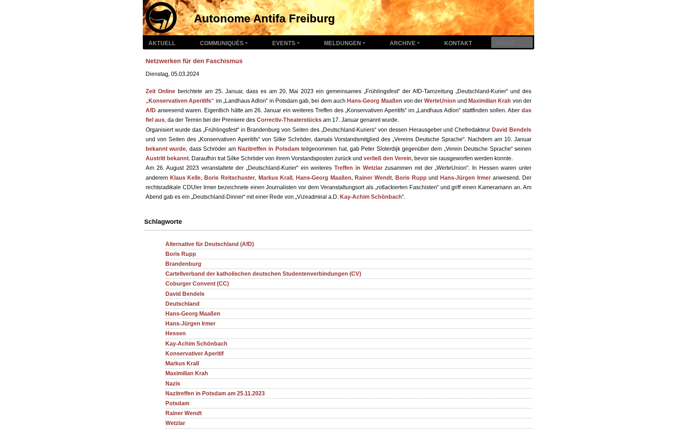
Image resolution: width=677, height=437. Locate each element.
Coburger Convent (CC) (197, 284)
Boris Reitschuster (229, 178)
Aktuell (162, 43)
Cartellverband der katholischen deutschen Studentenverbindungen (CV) (263, 274)
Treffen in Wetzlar (358, 168)
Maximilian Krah (489, 101)
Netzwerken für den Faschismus (194, 61)
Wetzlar (175, 423)
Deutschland (182, 304)
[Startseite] (160, 16)
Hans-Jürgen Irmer (465, 178)
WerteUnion (440, 101)
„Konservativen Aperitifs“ (180, 101)
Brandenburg (183, 264)
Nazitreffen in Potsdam (268, 149)
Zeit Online (160, 91)
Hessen (175, 333)
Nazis (172, 384)
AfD (151, 110)
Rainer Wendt (373, 178)
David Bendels (511, 130)
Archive (403, 43)
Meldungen (342, 43)
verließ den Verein (387, 158)
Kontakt (458, 43)
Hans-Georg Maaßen (374, 101)
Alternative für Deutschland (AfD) (209, 244)
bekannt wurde (166, 149)
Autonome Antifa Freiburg (264, 18)
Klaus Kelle (185, 178)
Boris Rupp (411, 178)
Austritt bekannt (167, 158)
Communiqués (222, 43)
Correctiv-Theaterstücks (289, 120)
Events (283, 43)
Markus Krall (275, 178)
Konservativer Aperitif (194, 354)
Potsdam (177, 403)
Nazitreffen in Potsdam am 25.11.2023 (215, 393)
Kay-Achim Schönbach (371, 197)
